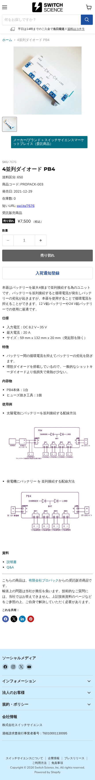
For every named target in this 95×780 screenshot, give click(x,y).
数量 (5, 230)
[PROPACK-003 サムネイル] (9, 124)
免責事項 (57, 763)
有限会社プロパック (44, 580)
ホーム (7, 40)
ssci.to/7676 (25, 206)
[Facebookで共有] (5, 619)
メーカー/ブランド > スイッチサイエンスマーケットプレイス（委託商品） (48, 142)
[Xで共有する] (14, 619)
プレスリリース (74, 758)
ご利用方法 (39, 763)
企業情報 (53, 758)
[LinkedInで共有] (22, 619)
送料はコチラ (76, 29)
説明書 (12, 562)
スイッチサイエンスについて (24, 758)
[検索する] (87, 20)
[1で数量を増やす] (40, 240)
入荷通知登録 (47, 273)
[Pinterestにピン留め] (30, 619)
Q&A (10, 567)
